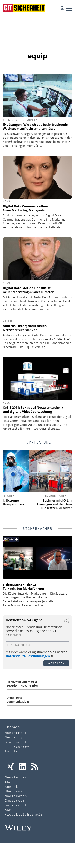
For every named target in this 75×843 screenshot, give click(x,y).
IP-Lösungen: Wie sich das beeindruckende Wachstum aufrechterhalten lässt (35, 126)
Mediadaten (16, 796)
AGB (8, 810)
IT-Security (17, 747)
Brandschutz (17, 742)
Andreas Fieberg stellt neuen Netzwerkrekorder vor (25, 328)
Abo (8, 782)
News (6, 201)
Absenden (56, 663)
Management (16, 733)
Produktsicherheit (24, 814)
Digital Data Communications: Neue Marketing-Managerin (26, 208)
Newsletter (16, 777)
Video (7, 321)
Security (30, 120)
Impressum (15, 800)
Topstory (10, 120)
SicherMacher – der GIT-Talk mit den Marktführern (23, 587)
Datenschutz (17, 805)
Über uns (14, 791)
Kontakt (12, 786)
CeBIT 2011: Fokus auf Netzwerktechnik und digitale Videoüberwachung (33, 409)
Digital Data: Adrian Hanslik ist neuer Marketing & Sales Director (28, 290)
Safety (11, 751)
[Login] (62, 9)
